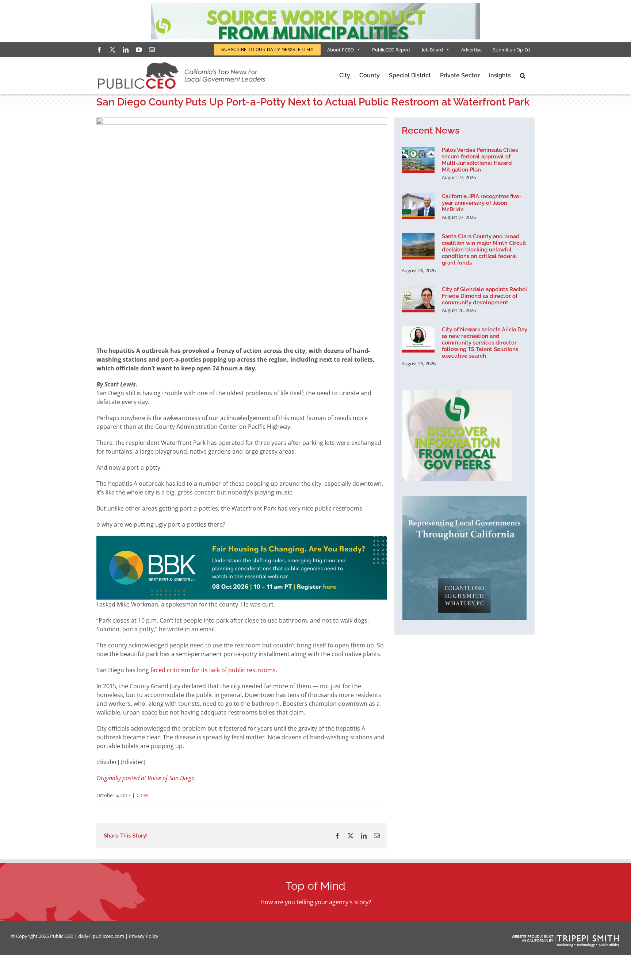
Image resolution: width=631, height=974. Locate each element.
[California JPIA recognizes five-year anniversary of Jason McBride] (418, 206)
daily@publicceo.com (101, 936)
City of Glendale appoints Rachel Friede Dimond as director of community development (484, 296)
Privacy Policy (143, 936)
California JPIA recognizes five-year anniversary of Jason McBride (481, 203)
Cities (142, 795)
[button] (522, 75)
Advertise (471, 49)
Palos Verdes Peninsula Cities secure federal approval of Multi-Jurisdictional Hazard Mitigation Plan (480, 160)
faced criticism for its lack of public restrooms (213, 670)
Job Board (432, 49)
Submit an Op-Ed (511, 49)
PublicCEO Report (391, 49)
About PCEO (340, 49)
